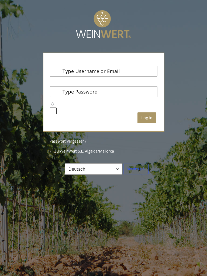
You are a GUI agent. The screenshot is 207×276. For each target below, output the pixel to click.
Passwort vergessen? (67, 141)
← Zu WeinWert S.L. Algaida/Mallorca (81, 151)
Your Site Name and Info (103, 28)
